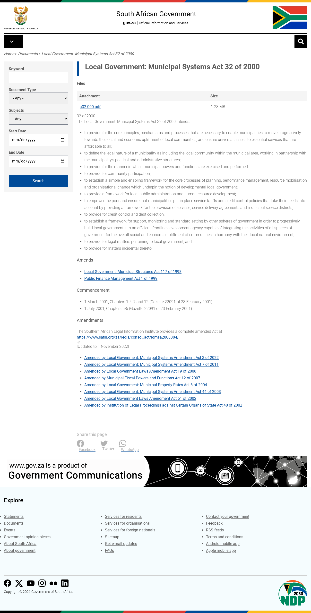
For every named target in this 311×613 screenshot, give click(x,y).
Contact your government (227, 516)
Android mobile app (223, 543)
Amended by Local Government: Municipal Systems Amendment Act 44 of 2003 (152, 391)
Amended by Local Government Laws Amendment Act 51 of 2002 (140, 398)
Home (9, 53)
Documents (28, 53)
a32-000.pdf (90, 106)
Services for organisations (127, 523)
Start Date (17, 131)
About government (19, 550)
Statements (14, 516)
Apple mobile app (221, 550)
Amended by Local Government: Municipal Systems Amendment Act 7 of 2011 (151, 364)
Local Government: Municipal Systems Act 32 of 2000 (88, 53)
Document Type (22, 89)
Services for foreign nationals (130, 530)
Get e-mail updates (121, 543)
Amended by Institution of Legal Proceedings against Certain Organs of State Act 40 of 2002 (163, 405)
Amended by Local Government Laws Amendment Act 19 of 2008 (140, 371)
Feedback (214, 523)
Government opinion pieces (27, 537)
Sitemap (112, 537)
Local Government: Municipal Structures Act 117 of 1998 (132, 271)
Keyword (16, 69)
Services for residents (123, 516)
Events (9, 530)
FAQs (109, 550)
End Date (16, 152)
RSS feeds (215, 530)
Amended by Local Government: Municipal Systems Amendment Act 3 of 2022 (151, 357)
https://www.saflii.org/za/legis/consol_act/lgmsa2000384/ (128, 337)
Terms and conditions (224, 537)
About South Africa (20, 543)
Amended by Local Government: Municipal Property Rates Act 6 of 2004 (145, 385)
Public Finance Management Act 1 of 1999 (120, 278)
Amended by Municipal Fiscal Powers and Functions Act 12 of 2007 (142, 378)
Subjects (16, 110)
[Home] (21, 17)
